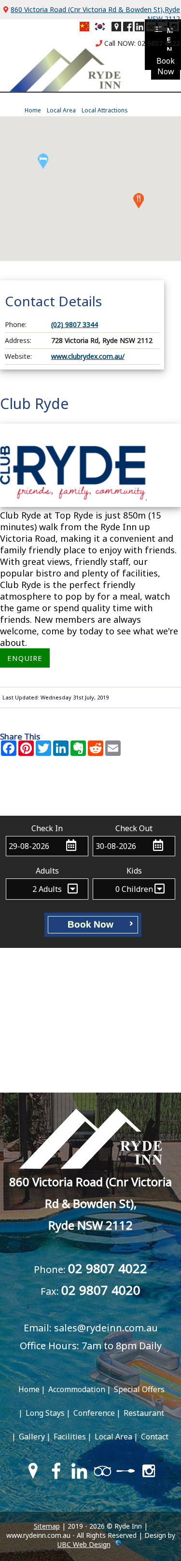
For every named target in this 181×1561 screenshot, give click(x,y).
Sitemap (47, 1526)
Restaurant (144, 1413)
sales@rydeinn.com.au (106, 1327)
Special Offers (139, 1389)
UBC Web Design (84, 1544)
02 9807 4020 (100, 1290)
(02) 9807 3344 (74, 324)
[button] (138, 200)
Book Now (92, 924)
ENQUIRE (24, 658)
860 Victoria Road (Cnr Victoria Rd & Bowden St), (90, 1203)
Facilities (70, 1436)
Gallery (32, 1436)
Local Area (61, 110)
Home (33, 110)
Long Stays (45, 1413)
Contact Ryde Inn (90, 794)
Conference (94, 1413)
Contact (154, 1436)
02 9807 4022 (159, 43)
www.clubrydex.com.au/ (88, 356)
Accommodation (76, 1389)
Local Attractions (105, 110)
